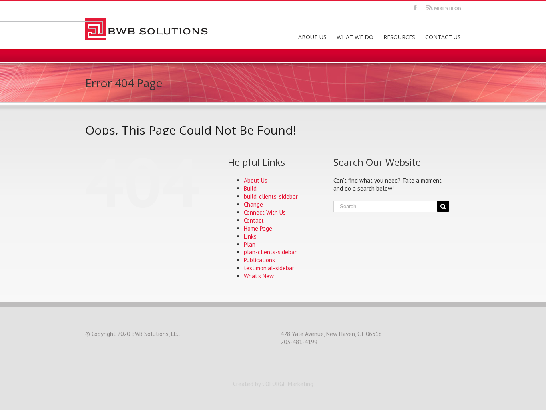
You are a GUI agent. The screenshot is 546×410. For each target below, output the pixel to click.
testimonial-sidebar (269, 268)
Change (253, 204)
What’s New (259, 276)
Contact (254, 220)
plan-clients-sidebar (270, 252)
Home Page (258, 228)
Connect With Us (265, 212)
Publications (259, 260)
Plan (249, 244)
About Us (255, 180)
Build (250, 188)
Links (250, 236)
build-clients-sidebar (271, 196)
